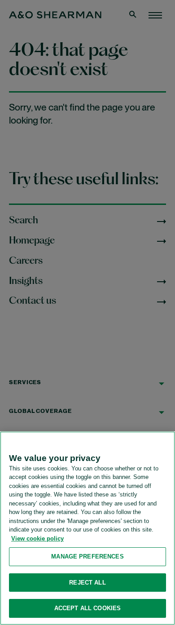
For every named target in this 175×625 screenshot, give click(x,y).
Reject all (87, 582)
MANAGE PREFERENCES (87, 556)
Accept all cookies (87, 608)
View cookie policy (37, 538)
